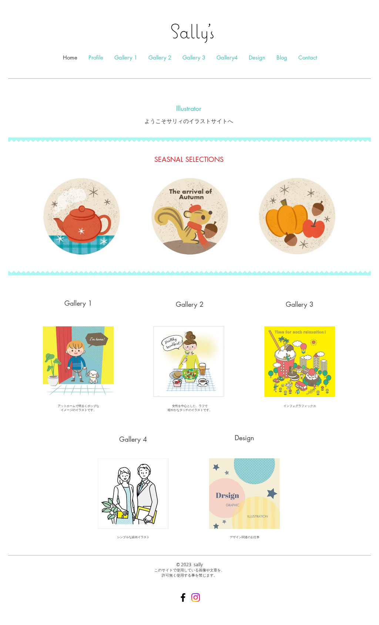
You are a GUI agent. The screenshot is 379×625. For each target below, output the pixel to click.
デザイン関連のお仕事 (244, 537)
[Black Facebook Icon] (183, 597)
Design (244, 437)
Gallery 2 (190, 304)
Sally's (189, 30)
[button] (189, 216)
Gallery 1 (78, 303)
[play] (355, 251)
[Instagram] (195, 597)
